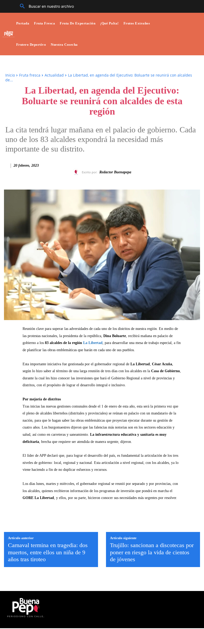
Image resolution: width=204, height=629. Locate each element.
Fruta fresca (29, 75)
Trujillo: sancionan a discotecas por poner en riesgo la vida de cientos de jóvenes (152, 552)
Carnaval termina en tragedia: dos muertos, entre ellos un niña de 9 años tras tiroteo (48, 552)
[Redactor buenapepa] (77, 172)
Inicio (10, 75)
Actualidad (54, 75)
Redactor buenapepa (115, 172)
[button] (45, 6)
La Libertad (93, 343)
